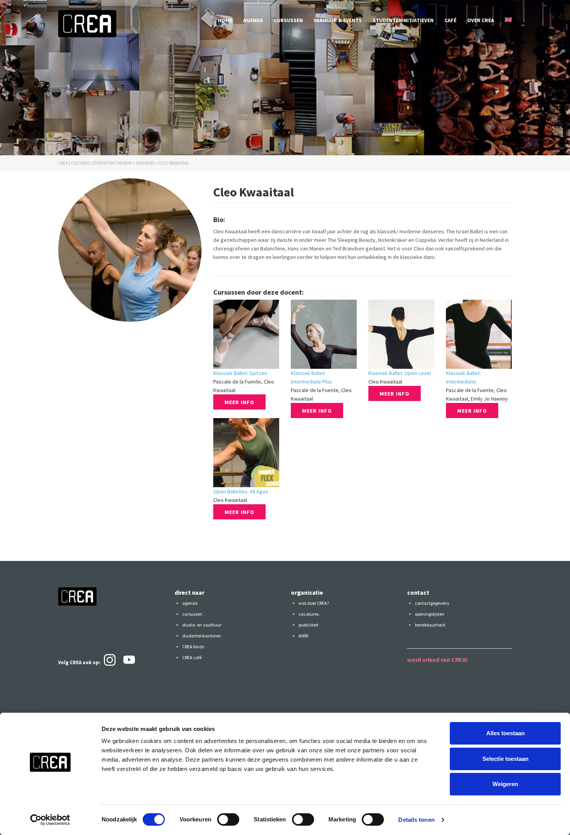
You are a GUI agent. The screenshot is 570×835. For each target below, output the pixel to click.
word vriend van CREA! (437, 659)
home (225, 20)
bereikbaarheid (430, 625)
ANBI (303, 636)
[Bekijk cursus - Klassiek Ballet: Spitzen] (246, 334)
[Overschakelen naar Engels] (508, 20)
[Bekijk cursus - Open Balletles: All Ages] (246, 452)
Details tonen (416, 819)
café (450, 20)
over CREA (480, 20)
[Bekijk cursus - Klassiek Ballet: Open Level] (401, 334)
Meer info (239, 402)
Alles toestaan (505, 733)
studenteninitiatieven (403, 20)
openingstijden (429, 614)
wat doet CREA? (314, 603)
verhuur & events (338, 20)
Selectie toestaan (505, 758)
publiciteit (308, 625)
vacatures (309, 614)
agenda (253, 20)
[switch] (228, 819)
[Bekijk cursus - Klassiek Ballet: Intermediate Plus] (324, 334)
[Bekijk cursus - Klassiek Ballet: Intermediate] (479, 334)
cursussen (288, 20)
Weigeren (505, 784)
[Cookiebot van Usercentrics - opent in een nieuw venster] (50, 820)
